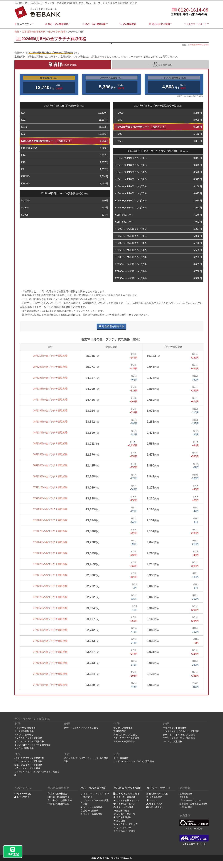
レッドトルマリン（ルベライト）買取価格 (133, 761)
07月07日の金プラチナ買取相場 (50, 684)
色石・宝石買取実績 (95, 24)
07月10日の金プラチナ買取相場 (50, 652)
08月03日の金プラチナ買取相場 (50, 476)
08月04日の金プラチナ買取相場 (50, 465)
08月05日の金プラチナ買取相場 (50, 454)
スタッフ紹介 (23, 797)
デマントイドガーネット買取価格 (179, 738)
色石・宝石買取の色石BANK (118, 858)
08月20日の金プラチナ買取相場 (50, 366)
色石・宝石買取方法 (58, 24)
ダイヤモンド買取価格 (175, 728)
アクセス (183, 797)
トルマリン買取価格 (172, 741)
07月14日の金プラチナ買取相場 (50, 630)
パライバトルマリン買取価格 (28, 761)
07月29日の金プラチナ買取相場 (50, 509)
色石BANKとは (24, 793)
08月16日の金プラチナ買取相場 (50, 410)
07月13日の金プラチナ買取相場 (50, 641)
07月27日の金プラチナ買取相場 (50, 531)
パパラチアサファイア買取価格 (29, 758)
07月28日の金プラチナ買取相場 (50, 520)
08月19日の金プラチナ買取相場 (50, 377)
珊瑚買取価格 (119, 731)
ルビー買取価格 (120, 758)
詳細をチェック (64, 141)
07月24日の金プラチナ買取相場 (50, 542)
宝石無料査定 (130, 24)
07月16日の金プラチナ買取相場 (50, 608)
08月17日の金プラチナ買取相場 (50, 399)
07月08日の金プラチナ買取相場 (50, 673)
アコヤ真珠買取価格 (24, 731)
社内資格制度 (185, 793)
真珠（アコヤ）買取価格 (125, 734)
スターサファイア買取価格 (126, 738)
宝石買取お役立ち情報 (127, 787)
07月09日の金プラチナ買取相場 (50, 663)
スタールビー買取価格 (124, 741)
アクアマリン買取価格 (25, 728)
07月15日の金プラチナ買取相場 (50, 619)
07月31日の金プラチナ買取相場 (50, 487)
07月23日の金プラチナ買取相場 (50, 553)
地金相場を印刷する (113, 326)
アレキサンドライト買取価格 (28, 738)
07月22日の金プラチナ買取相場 (50, 564)
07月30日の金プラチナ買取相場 (50, 498)
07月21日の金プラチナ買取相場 (50, 575)
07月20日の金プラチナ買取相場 (50, 586)
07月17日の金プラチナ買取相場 (50, 597)
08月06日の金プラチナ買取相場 (50, 443)
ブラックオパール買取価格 (27, 768)
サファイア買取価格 (123, 728)
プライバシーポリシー (190, 800)
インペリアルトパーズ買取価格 (29, 741)
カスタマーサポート (196, 24)
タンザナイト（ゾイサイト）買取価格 (181, 731)
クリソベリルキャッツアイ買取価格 (81, 728)
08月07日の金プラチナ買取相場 (50, 432)
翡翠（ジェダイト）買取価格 (28, 765)
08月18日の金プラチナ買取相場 (50, 388)
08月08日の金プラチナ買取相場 (50, 421)
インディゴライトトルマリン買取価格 (32, 745)
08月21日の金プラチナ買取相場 (50, 355)
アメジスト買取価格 (24, 734)
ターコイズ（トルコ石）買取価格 (179, 734)
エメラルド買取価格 (24, 748)
